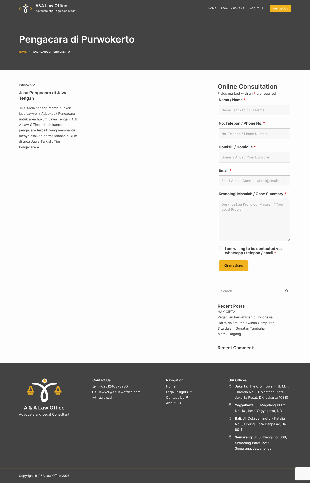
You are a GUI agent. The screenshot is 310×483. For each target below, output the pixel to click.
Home (170, 386)
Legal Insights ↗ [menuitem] (233, 8)
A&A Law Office (51, 5)
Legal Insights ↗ (179, 392)
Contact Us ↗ (177, 397)
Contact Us (280, 8)
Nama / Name (232, 100)
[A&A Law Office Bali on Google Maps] (259, 424)
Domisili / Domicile (237, 147)
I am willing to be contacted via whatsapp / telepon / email (253, 251)
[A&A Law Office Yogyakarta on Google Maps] (259, 407)
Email (225, 170)
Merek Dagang (229, 334)
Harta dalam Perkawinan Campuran (246, 323)
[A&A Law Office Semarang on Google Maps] (259, 442)
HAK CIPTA (226, 312)
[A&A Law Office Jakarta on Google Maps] (259, 391)
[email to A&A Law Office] (116, 392)
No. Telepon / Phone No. (242, 123)
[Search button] (287, 291)
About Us (173, 403)
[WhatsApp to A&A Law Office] (116, 386)
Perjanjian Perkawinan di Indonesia (245, 317)
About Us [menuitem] (256, 8)
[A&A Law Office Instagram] (116, 397)
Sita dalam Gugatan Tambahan (242, 328)
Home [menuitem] (212, 8)
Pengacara (27, 84)
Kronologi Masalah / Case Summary (252, 194)
